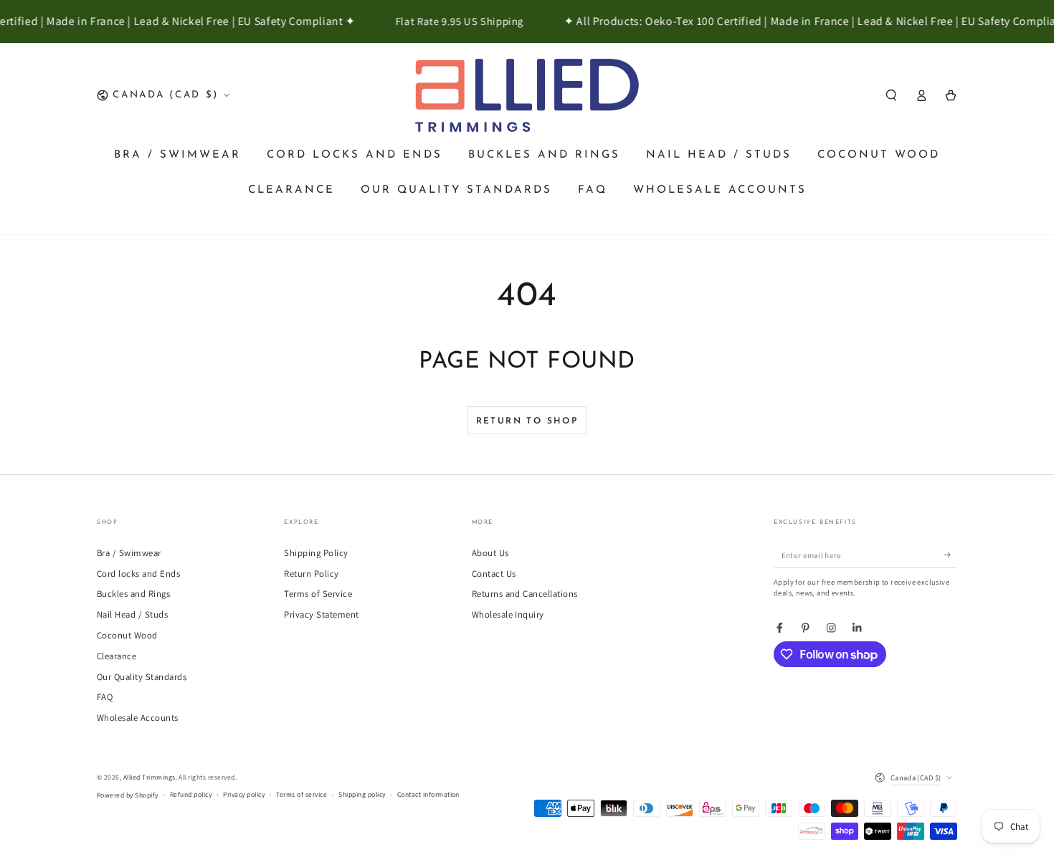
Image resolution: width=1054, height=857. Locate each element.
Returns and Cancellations (525, 594)
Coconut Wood (127, 635)
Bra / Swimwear (129, 553)
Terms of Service (318, 594)
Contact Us (494, 574)
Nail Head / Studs (132, 614)
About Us (490, 553)
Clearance (116, 656)
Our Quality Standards (141, 677)
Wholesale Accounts (138, 718)
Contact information (428, 794)
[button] (891, 94)
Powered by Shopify (127, 795)
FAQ (105, 697)
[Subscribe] (950, 555)
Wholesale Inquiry (508, 614)
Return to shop (527, 421)
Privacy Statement (321, 614)
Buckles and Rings (133, 594)
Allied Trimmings (149, 777)
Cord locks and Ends (138, 574)
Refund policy (191, 794)
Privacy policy (244, 794)
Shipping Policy (316, 553)
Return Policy (311, 574)
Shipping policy (361, 794)
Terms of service (301, 794)
